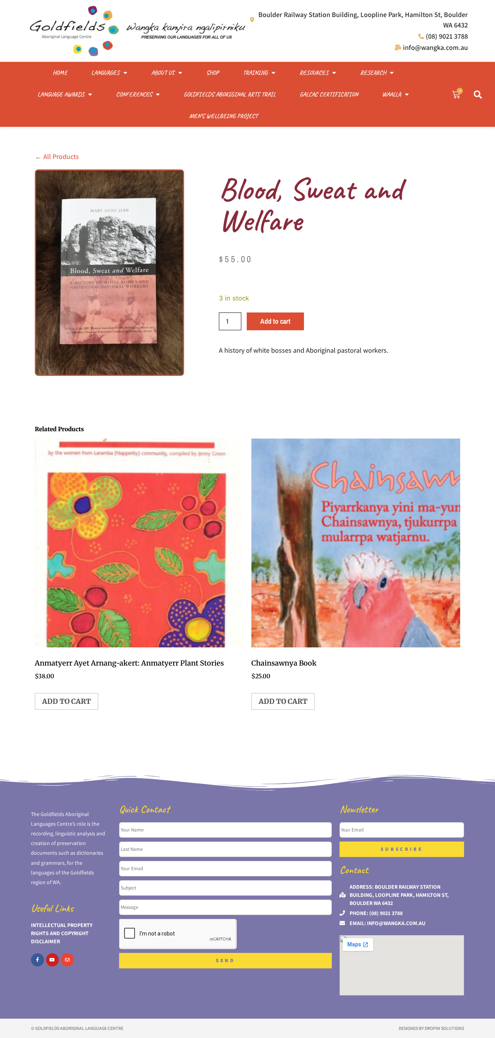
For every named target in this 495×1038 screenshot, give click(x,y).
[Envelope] (67, 959)
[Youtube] (52, 959)
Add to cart (275, 321)
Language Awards (61, 94)
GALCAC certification (329, 94)
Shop (212, 73)
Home (60, 73)
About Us (162, 73)
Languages (105, 73)
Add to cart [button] (66, 701)
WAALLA (391, 94)
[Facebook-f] (37, 959)
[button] (477, 94)
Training (255, 73)
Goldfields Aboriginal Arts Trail (230, 94)
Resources (313, 73)
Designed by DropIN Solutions (431, 1028)
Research (373, 73)
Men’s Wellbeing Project (223, 116)
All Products (57, 156)
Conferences (134, 94)
